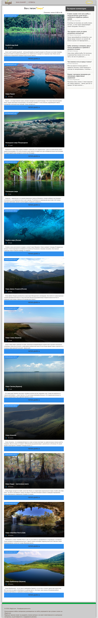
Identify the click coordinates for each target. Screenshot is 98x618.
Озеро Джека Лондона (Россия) (16, 289)
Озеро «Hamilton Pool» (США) (15, 533)
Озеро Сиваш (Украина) (13, 338)
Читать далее (33, 58)
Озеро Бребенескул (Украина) (15, 581)
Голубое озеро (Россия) (13, 240)
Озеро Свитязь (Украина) (13, 386)
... (85, 56)
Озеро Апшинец (10, 435)
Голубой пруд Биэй (11, 45)
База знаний (21, 2)
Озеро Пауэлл (10, 94)
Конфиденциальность (24, 608)
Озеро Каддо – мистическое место (17, 484)
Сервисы (31, 2)
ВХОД (89, 2)
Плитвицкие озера (11, 191)
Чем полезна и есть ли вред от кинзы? (79, 62)
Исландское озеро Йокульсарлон (16, 142)
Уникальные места (11, 162)
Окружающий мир (10, 15)
